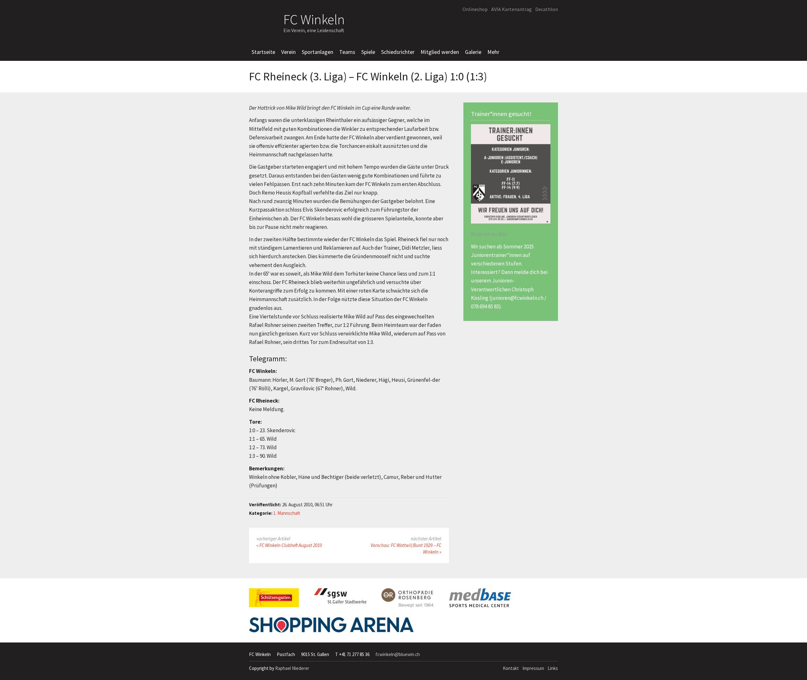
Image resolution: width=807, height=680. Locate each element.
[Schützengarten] (274, 600)
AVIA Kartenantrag (511, 9)
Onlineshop (475, 9)
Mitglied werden (440, 51)
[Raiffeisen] (524, 24)
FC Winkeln (314, 18)
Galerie (473, 51)
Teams (347, 51)
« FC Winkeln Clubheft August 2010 (289, 545)
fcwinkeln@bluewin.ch (397, 654)
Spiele (368, 51)
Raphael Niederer (292, 668)
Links (553, 668)
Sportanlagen (317, 51)
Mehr (493, 51)
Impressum (533, 668)
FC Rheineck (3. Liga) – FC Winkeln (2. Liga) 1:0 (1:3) (368, 76)
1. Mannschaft (286, 513)
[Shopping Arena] (331, 627)
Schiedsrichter (398, 51)
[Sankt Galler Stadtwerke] (340, 598)
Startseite (263, 51)
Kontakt (511, 668)
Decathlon (546, 9)
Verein (288, 51)
